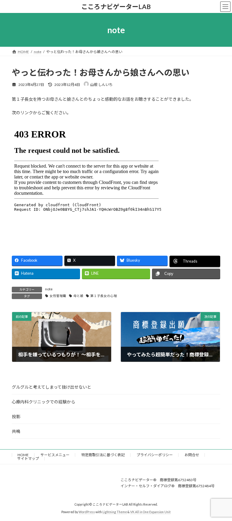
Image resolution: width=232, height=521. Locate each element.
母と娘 (78, 296)
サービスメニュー (54, 455)
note (49, 289)
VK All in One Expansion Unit (150, 512)
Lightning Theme (114, 512)
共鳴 (16, 431)
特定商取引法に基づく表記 (103, 455)
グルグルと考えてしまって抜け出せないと (51, 387)
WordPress (87, 512)
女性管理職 (58, 296)
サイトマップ (28, 458)
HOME (23, 455)
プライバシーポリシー (155, 455)
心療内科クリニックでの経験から (43, 401)
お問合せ (192, 455)
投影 (16, 416)
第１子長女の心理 (103, 296)
